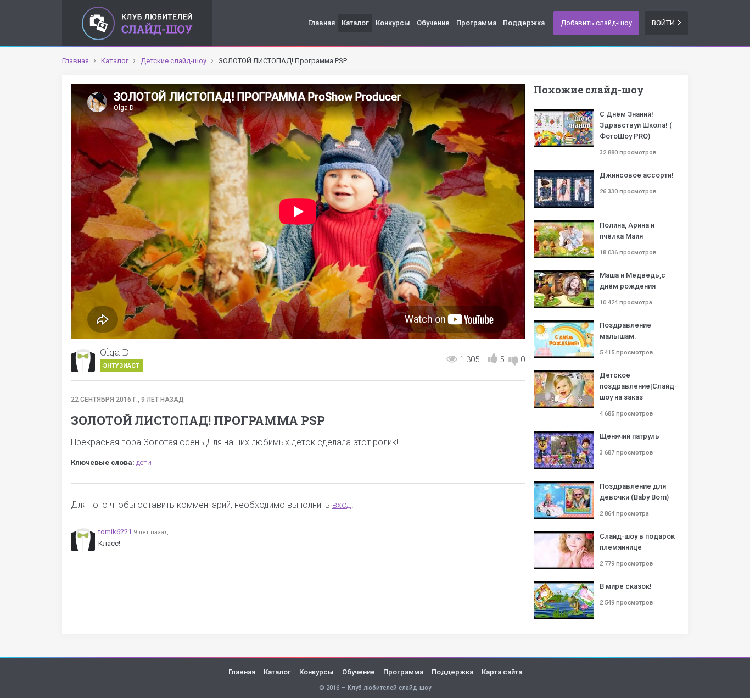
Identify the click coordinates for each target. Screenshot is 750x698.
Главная (321, 23)
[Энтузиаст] (83, 359)
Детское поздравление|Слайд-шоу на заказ (638, 386)
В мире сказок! (626, 586)
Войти (663, 23)
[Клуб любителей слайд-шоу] (137, 23)
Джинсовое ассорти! (637, 175)
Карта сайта (502, 672)
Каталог (355, 23)
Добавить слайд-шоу (596, 23)
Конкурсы (393, 23)
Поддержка (524, 23)
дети (144, 462)
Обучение (433, 23)
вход (341, 505)
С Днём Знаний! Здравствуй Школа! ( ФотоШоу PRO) (636, 125)
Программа (476, 23)
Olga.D (114, 352)
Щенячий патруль (629, 436)
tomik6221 (115, 532)
